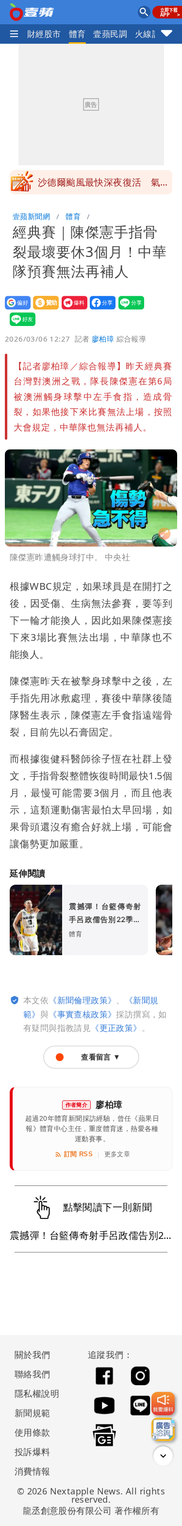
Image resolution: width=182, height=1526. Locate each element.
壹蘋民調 (110, 33)
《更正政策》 (116, 1027)
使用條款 (32, 1432)
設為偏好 (15, 309)
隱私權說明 (33, 1393)
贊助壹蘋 (43, 309)
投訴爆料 (32, 1451)
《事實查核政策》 (82, 1014)
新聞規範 (32, 1413)
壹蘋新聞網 (31, 216)
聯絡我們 (32, 1374)
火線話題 (152, 33)
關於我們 (32, 1354)
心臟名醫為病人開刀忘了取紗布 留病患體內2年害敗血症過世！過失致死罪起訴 (105, 185)
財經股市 (44, 33)
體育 (77, 33)
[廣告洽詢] (163, 1429)
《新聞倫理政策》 (82, 1000)
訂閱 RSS (78, 1154)
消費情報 (32, 1471)
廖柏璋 (103, 338)
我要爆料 (72, 309)
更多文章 (117, 1154)
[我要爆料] (163, 1403)
